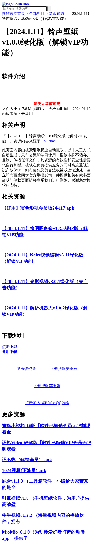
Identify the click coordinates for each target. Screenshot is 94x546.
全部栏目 (37, 14)
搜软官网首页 (13, 14)
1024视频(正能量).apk (24, 470)
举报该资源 (26, 369)
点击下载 (9, 347)
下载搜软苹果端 (47, 386)
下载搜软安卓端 (63, 369)
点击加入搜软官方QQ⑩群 (47, 403)
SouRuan (48, 141)
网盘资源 (56, 14)
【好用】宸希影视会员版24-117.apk (38, 208)
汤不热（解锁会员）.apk (27, 459)
